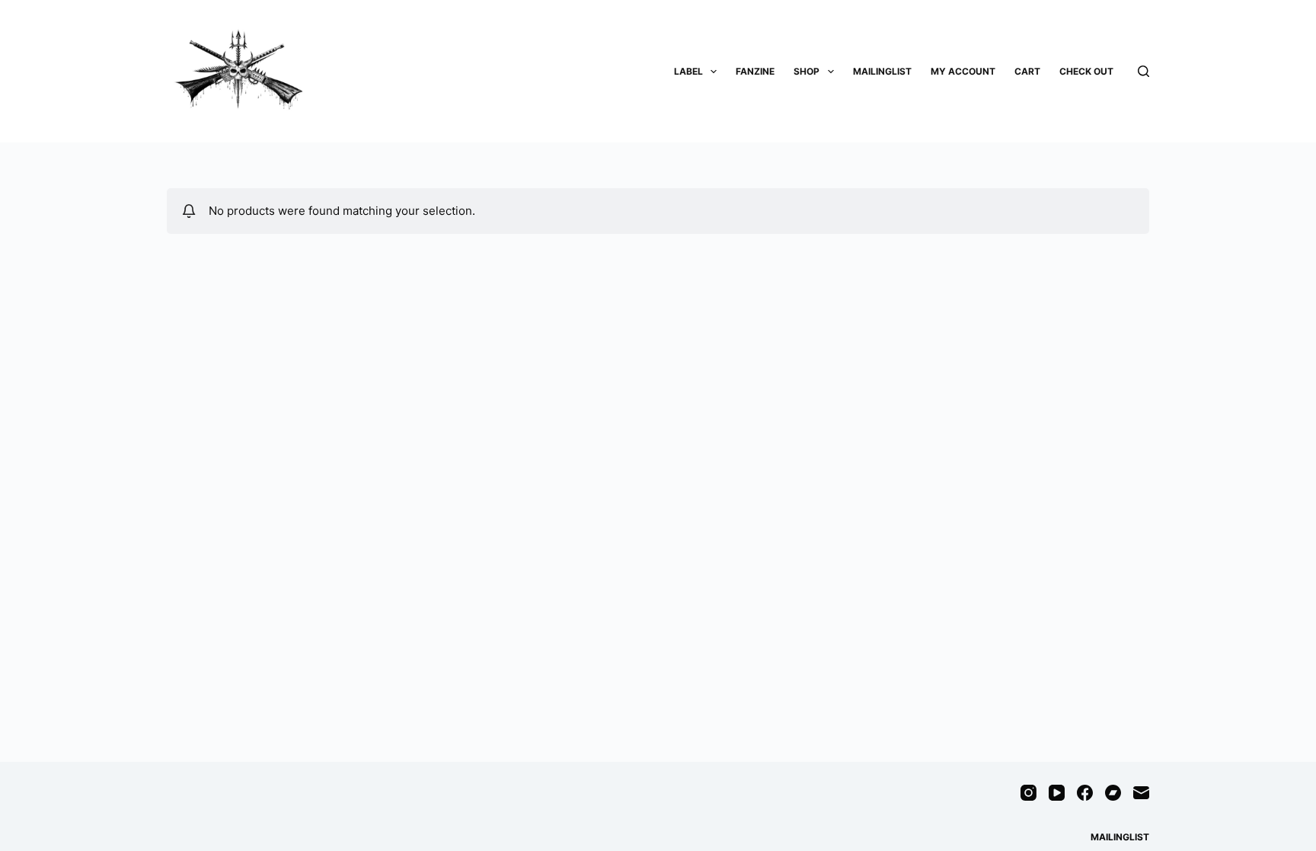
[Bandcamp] (1113, 793)
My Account (963, 71)
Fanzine (755, 71)
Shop (806, 71)
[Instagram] (1029, 793)
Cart (1027, 71)
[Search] (1143, 71)
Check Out (1086, 71)
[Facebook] (1085, 793)
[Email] (1141, 793)
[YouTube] (1057, 793)
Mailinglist (882, 71)
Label (688, 71)
